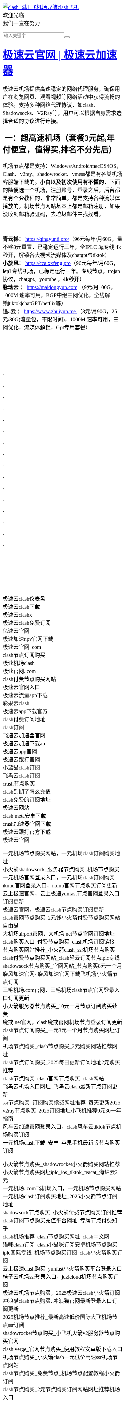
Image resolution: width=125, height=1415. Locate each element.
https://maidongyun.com (52, 287)
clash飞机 (68, 7)
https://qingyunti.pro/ (47, 239)
